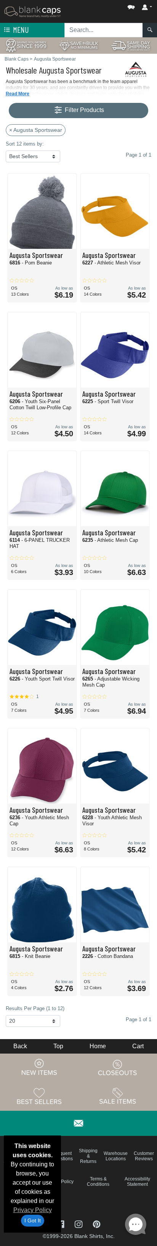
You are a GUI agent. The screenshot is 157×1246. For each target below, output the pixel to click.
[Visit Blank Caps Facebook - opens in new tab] (61, 1223)
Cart (138, 1046)
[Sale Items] (117, 1096)
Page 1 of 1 (138, 1019)
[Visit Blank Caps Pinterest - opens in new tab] (96, 1223)
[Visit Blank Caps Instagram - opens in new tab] (79, 1223)
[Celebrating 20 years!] (26, 45)
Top (58, 1046)
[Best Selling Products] (39, 1096)
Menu (20, 29)
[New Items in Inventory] (39, 1068)
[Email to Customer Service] (78, 1122)
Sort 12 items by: (25, 144)
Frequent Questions (62, 1156)
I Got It (32, 1220)
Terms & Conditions (98, 1181)
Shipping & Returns (88, 1156)
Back (20, 1046)
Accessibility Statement (137, 1181)
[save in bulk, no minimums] (78, 45)
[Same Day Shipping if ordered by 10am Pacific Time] (131, 45)
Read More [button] (17, 93)
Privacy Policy (32, 1210)
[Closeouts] (117, 1068)
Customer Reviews (144, 1156)
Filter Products (83, 110)
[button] (108, 5)
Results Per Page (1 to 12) (35, 1008)
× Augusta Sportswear (35, 130)
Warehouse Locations (116, 1156)
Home (98, 1046)
